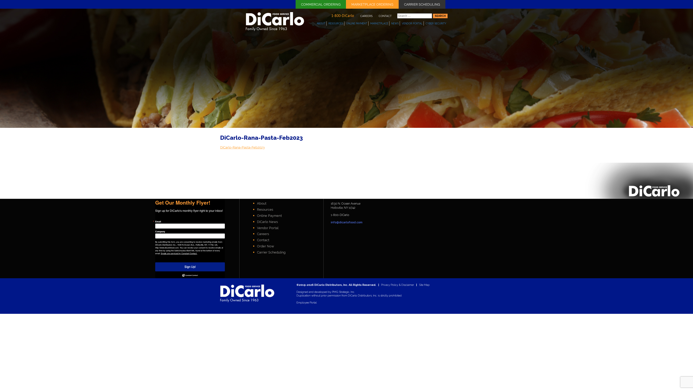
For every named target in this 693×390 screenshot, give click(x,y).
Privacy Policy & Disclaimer (397, 285)
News (395, 23)
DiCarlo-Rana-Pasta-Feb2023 (242, 147)
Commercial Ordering (321, 4)
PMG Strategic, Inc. (343, 292)
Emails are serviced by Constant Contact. (179, 253)
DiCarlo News (267, 222)
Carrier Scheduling (422, 4)
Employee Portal (307, 302)
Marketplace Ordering (372, 4)
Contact (385, 16)
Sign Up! (190, 266)
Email (158, 221)
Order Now (265, 246)
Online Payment (356, 23)
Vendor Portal (412, 23)
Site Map (424, 285)
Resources (335, 23)
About (321, 23)
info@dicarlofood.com (346, 222)
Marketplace (379, 23)
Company (160, 231)
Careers (366, 16)
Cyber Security (436, 23)
